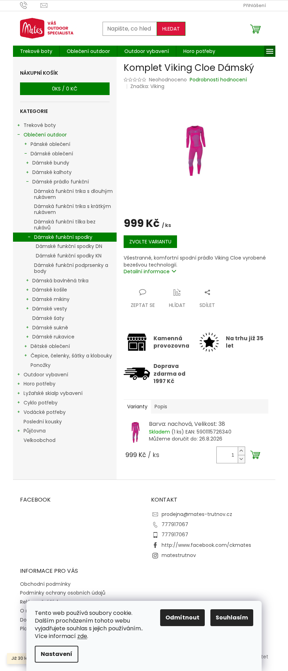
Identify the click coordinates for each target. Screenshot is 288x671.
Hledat (171, 28)
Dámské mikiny (51, 299)
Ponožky (41, 365)
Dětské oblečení (50, 346)
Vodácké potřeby (45, 412)
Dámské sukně (50, 327)
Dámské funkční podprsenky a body (71, 268)
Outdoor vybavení (46, 374)
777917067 (175, 524)
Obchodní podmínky (45, 584)
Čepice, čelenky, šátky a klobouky (71, 355)
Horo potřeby (39, 383)
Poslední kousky (43, 421)
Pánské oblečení (50, 144)
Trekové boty (40, 125)
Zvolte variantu (150, 241)
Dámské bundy (50, 162)
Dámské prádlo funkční (60, 181)
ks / (64, 88)
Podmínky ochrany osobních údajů (62, 592)
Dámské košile (49, 289)
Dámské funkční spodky (63, 237)
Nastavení (56, 654)
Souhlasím (232, 617)
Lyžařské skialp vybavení (53, 393)
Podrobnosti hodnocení (218, 79)
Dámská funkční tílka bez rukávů (65, 224)
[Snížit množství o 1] (241, 459)
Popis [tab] (161, 406)
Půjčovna (35, 430)
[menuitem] (36, 51)
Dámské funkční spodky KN (69, 255)
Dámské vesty (49, 308)
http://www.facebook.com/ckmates (206, 545)
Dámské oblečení (52, 153)
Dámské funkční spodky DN (69, 246)
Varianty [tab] (137, 406)
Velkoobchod (39, 440)
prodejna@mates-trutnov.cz (197, 514)
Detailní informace (147, 271)
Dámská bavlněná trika (60, 280)
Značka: (147, 86)
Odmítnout (182, 617)
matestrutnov (179, 555)
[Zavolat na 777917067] (30, 5)
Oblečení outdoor (45, 134)
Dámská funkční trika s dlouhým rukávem (73, 194)
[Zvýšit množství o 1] (241, 451)
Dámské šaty (48, 318)
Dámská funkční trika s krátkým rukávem (72, 209)
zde (82, 636)
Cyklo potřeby (41, 402)
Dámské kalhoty (52, 172)
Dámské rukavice (53, 336)
